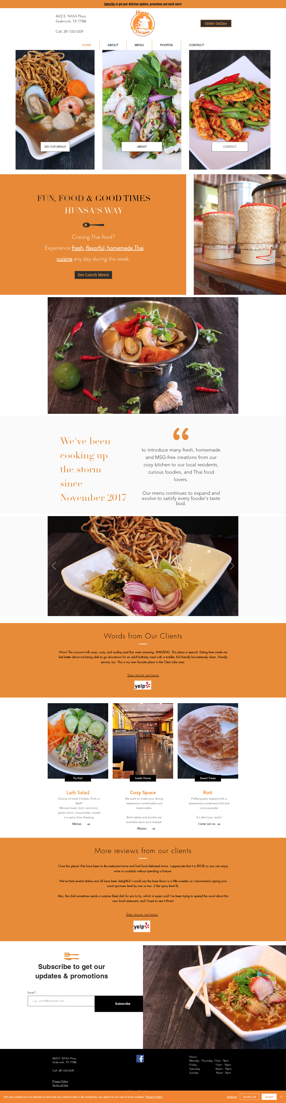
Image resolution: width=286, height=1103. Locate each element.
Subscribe (110, 4)
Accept (269, 1097)
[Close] (281, 1097)
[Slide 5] (130, 611)
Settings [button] (232, 1097)
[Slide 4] (150, 611)
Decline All (249, 1097)
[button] (78, 778)
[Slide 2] (145, 611)
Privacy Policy (153, 1097)
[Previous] (54, 566)
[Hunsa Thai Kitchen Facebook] (140, 1058)
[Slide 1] (135, 611)
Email (31, 992)
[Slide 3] (140, 611)
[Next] (232, 566)
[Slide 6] (155, 611)
